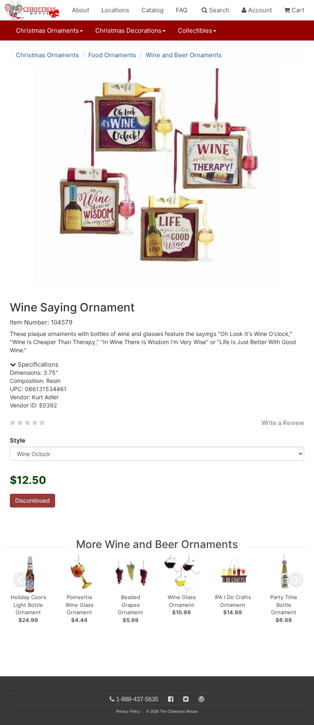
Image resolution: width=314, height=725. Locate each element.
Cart (297, 10)
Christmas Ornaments (47, 55)
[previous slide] (20, 579)
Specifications (37, 364)
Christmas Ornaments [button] (47, 30)
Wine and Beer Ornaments (184, 55)
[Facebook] (170, 699)
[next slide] (296, 579)
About (80, 10)
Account (259, 10)
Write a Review (282, 423)
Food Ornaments (112, 55)
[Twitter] (185, 699)
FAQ (181, 10)
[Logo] (35, 10)
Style (17, 440)
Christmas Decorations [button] (128, 30)
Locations (115, 10)
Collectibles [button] (195, 30)
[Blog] (201, 699)
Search (218, 10)
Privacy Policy (128, 711)
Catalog (152, 10)
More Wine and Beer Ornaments (157, 544)
